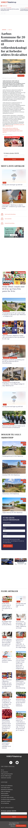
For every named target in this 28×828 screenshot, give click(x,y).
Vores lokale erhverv (5, 787)
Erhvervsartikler (4, 793)
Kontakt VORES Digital (6, 775)
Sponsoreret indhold (5, 801)
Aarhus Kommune (5, 795)
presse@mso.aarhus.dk (19, 124)
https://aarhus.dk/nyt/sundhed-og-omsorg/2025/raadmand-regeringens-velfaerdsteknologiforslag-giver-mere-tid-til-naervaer (13, 130)
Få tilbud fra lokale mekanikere (8, 799)
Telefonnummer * (7, 522)
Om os (2, 770)
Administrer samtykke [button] (6, 777)
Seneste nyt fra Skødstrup (6, 785)
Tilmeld (14, 159)
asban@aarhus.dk (9, 126)
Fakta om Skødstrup (5, 791)
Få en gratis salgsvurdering (7, 797)
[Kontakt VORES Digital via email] (17, 762)
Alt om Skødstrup (5, 803)
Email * (4, 528)
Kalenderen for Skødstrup (7, 789)
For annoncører (4, 772)
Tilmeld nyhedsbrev (21, 825)
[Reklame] (14, 141)
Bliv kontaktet (8, 546)
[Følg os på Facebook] (10, 762)
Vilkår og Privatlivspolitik (7, 774)
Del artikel (20, 75)
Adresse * (5, 533)
